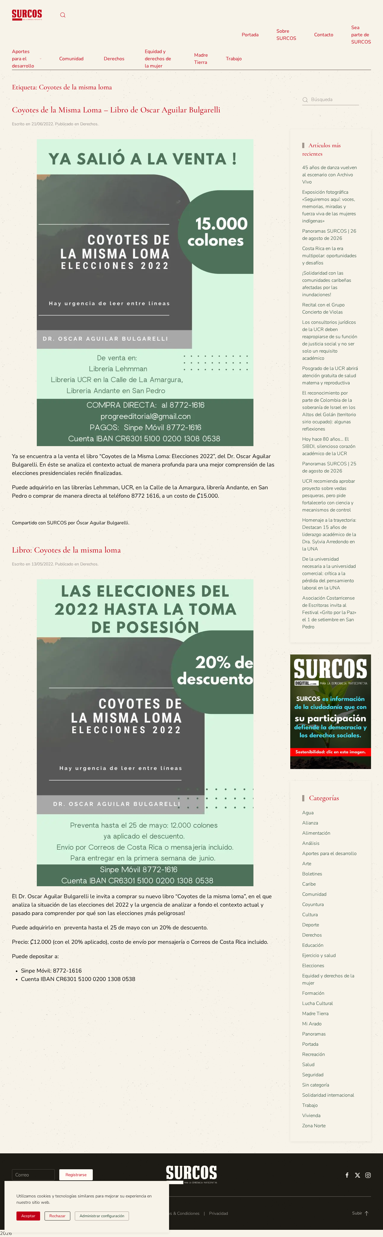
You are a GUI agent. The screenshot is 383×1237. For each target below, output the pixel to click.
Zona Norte (314, 1125)
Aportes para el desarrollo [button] (23, 58)
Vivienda (311, 1115)
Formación (313, 993)
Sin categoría (315, 1085)
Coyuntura (313, 904)
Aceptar (28, 1216)
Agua (308, 812)
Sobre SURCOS (286, 35)
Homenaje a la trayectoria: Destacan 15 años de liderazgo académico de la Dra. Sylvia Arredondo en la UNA (329, 534)
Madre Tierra (201, 59)
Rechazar (57, 1216)
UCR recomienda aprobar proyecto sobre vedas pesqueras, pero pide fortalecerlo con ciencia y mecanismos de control (328, 495)
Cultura (310, 914)
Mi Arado (312, 1024)
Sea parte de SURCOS (361, 34)
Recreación (313, 1054)
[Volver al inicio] (27, 15)
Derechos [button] (114, 58)
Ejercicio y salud (319, 955)
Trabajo (234, 58)
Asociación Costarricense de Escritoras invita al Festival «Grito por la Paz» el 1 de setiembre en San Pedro (329, 612)
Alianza (310, 823)
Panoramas (314, 1034)
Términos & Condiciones (177, 1213)
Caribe (309, 884)
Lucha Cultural (317, 1003)
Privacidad (218, 1213)
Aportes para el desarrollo (329, 853)
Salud (308, 1064)
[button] (63, 15)
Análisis (311, 843)
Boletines (312, 874)
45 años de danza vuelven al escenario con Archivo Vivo (329, 174)
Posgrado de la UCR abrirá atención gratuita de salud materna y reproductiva (330, 375)
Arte (306, 863)
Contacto (323, 34)
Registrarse (76, 1175)
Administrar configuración (102, 1216)
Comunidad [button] (71, 58)
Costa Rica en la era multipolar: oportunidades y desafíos (329, 255)
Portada (250, 34)
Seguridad (312, 1075)
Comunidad (314, 894)
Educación (312, 945)
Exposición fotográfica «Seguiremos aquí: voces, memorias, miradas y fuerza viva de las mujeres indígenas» (329, 206)
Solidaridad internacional (328, 1095)
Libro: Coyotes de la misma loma (66, 550)
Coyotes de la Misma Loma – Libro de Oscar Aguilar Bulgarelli (116, 110)
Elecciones (313, 965)
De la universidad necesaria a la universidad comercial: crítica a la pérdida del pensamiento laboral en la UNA (329, 573)
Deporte (310, 925)
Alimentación (316, 833)
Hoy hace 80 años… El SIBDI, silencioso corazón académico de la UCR (328, 446)
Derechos (89, 124)
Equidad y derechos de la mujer (158, 58)
